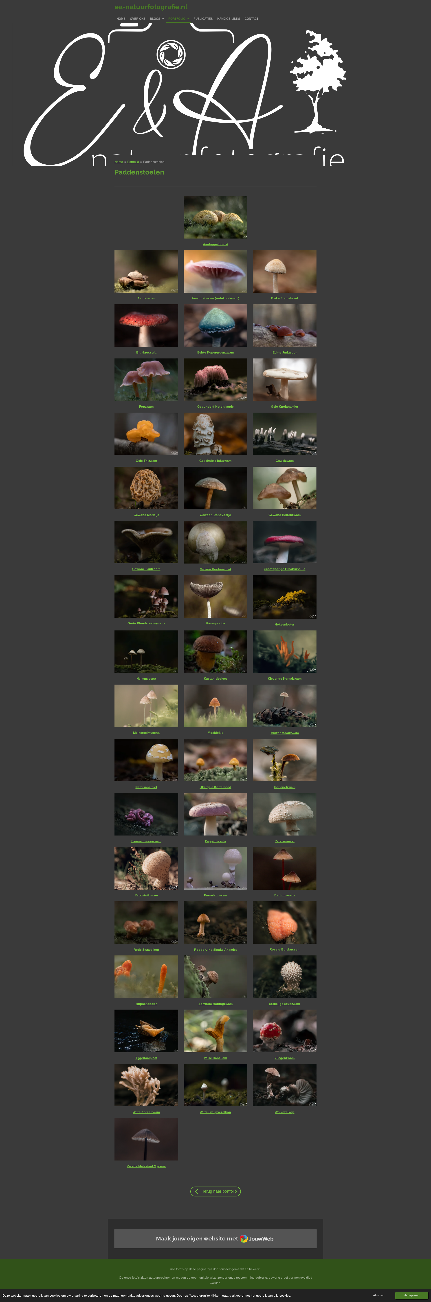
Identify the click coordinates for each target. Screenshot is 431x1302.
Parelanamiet (285, 841)
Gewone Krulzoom (146, 569)
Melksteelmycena (146, 732)
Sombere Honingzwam (215, 1004)
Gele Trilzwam (146, 460)
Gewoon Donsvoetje (215, 515)
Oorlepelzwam (284, 787)
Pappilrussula (215, 841)
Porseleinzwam (215, 895)
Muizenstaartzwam (284, 733)
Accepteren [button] (411, 1295)
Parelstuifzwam (146, 895)
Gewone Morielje (146, 515)
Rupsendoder (146, 1004)
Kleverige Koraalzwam (284, 678)
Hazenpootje (215, 623)
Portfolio (133, 162)
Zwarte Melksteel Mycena (146, 1166)
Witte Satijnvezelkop (215, 1112)
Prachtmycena (284, 895)
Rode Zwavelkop (146, 949)
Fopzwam (146, 406)
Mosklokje (215, 732)
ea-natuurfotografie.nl (150, 7)
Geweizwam (285, 460)
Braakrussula (146, 352)
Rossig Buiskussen (284, 949)
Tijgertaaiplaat (146, 1058)
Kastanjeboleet (215, 678)
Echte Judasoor (285, 352)
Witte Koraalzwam (146, 1112)
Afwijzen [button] (378, 1295)
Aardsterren (146, 298)
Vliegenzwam (285, 1058)
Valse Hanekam (215, 1058)
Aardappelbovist (215, 244)
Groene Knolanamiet (215, 569)
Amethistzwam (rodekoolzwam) (215, 298)
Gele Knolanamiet (284, 406)
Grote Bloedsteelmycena (146, 623)
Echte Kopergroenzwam (215, 352)
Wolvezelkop (284, 1112)
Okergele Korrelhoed (215, 787)
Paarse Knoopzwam (146, 841)
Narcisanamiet (146, 787)
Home (118, 162)
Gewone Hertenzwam (284, 515)
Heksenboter (284, 624)
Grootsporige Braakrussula (284, 569)
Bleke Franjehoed (284, 298)
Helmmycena (146, 678)
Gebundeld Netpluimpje (215, 406)
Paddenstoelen (154, 162)
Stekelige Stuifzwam (284, 1004)
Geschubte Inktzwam (215, 460)
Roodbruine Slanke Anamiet (215, 949)
